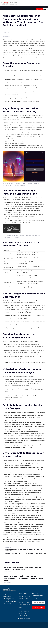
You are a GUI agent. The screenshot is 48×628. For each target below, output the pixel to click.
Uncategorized (6, 36)
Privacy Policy (39, 623)
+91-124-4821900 (23, 615)
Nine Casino (36, 39)
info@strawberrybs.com (24, 618)
